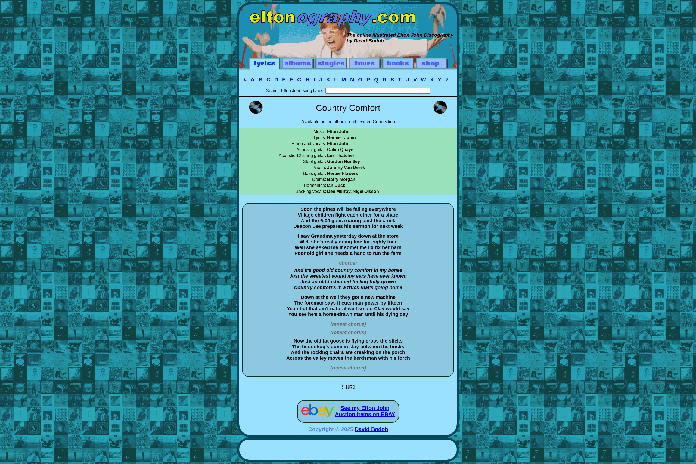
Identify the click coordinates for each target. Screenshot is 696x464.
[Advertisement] (348, 450)
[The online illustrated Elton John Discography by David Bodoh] (348, 7)
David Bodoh (371, 429)
